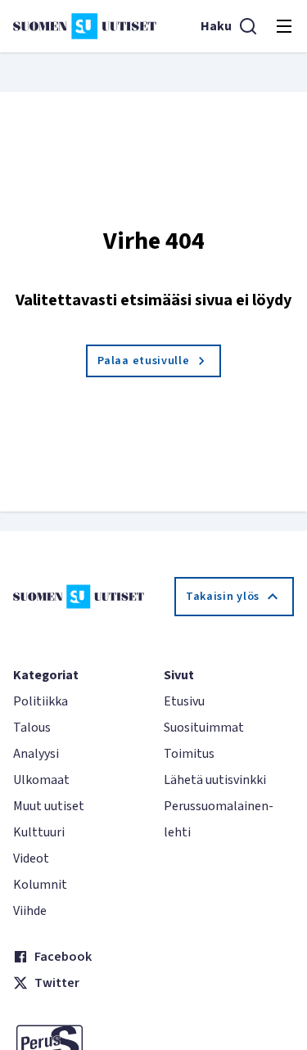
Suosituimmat (204, 728)
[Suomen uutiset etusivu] (84, 26)
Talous (32, 728)
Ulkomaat (41, 780)
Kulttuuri (39, 832)
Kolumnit (40, 885)
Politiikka (40, 701)
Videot (31, 858)
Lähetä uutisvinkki (215, 780)
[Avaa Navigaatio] (284, 26)
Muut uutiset (48, 806)
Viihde (30, 911)
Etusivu (184, 701)
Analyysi (36, 754)
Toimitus (189, 754)
